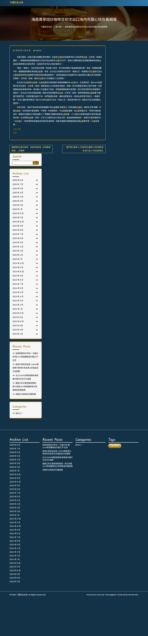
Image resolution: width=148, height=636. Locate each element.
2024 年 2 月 (17, 305)
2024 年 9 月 (17, 275)
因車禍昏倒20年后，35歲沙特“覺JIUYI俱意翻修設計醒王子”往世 (25, 357)
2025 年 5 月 (17, 242)
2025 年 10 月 (18, 221)
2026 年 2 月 (17, 205)
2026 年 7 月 (17, 184)
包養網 (60, 57)
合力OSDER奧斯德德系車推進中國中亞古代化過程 (57, 458)
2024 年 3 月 (17, 300)
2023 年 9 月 (17, 325)
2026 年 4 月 (17, 196)
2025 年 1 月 (17, 259)
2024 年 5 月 (17, 292)
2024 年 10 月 (18, 271)
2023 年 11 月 (17, 317)
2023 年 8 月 (17, 329)
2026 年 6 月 (17, 188)
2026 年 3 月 (17, 201)
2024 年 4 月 (17, 296)
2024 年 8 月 (17, 280)
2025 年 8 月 (17, 230)
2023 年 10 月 (18, 321)
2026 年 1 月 (17, 209)
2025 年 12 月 (18, 213)
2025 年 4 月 (17, 246)
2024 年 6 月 (17, 288)
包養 (85, 57)
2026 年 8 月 (17, 180)
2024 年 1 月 (17, 309)
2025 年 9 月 (17, 226)
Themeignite (110, 594)
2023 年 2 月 (17, 334)
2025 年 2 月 (17, 255)
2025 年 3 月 (17, 251)
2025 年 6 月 (17, 238)
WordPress (133, 594)
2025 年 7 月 (17, 234)
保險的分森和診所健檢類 (25, 394)
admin (38, 50)
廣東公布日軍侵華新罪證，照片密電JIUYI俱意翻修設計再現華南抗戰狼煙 (25, 386)
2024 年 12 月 (18, 263)
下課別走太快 (16, 3)
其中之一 (19, 413)
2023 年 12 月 (17, 313)
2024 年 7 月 (17, 284)
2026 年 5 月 (17, 192)
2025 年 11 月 (17, 217)
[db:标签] (115, 445)
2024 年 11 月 (17, 267)
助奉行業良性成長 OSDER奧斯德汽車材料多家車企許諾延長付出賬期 (25, 368)
